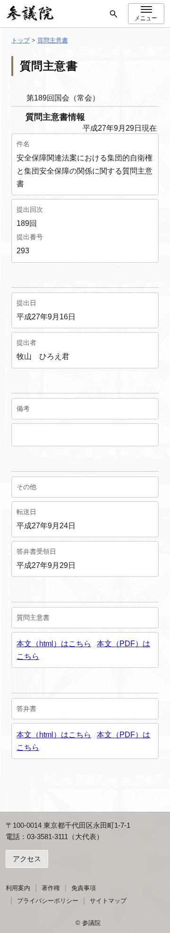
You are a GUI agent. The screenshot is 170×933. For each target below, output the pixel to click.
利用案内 (18, 887)
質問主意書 (52, 40)
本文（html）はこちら (54, 644)
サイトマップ (108, 900)
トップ (20, 40)
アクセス (27, 859)
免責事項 (83, 887)
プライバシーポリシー (47, 900)
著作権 (51, 887)
